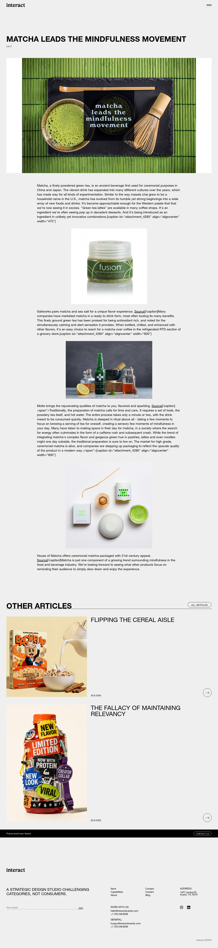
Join (81, 908)
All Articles (199, 605)
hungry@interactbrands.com (126, 923)
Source (139, 311)
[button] (209, 5)
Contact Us (202, 833)
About (114, 895)
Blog (147, 895)
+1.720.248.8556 (119, 914)
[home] (15, 5)
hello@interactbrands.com (124, 910)
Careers (149, 892)
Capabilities (117, 892)
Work (113, 888)
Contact (149, 888)
